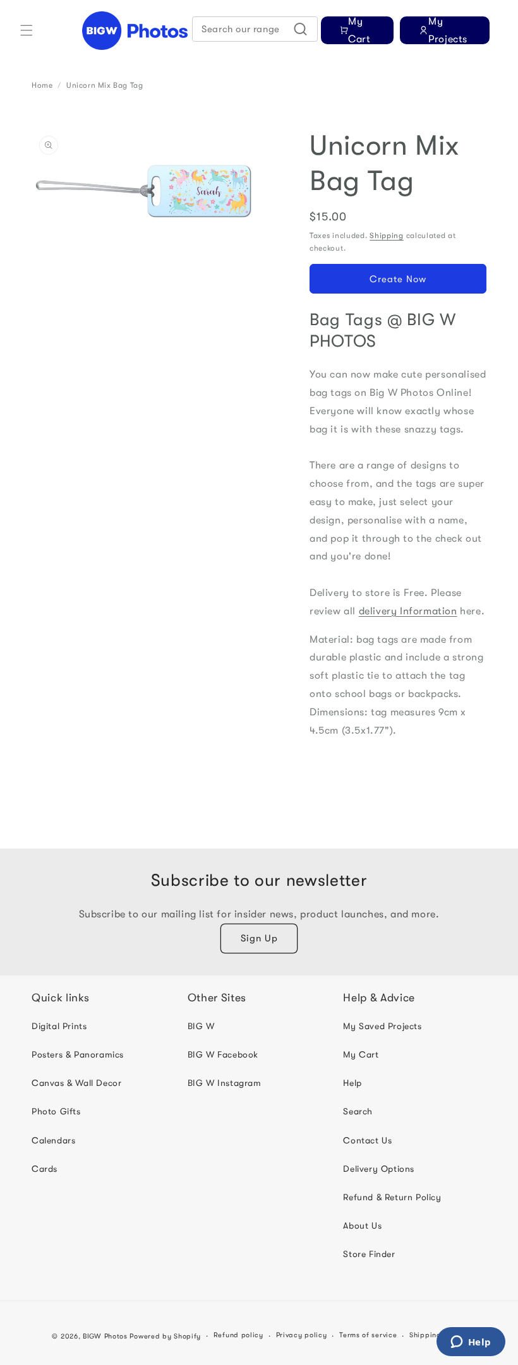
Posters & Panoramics (78, 1054)
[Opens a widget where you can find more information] (470, 1343)
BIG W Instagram (225, 1083)
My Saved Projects (382, 1026)
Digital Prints (59, 1026)
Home (42, 85)
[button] (26, 30)
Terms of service (368, 1335)
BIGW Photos (105, 1336)
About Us (362, 1225)
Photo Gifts (56, 1111)
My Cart (360, 1054)
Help (352, 1083)
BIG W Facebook (223, 1054)
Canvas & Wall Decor (76, 1083)
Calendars (53, 1140)
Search (358, 1111)
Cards (44, 1169)
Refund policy (238, 1335)
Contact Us (367, 1140)
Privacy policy (301, 1335)
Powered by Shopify (165, 1336)
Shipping (387, 235)
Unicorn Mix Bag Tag (104, 85)
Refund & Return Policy (392, 1197)
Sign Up (259, 938)
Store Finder (369, 1254)
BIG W (201, 1026)
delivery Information (408, 611)
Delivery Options (378, 1169)
